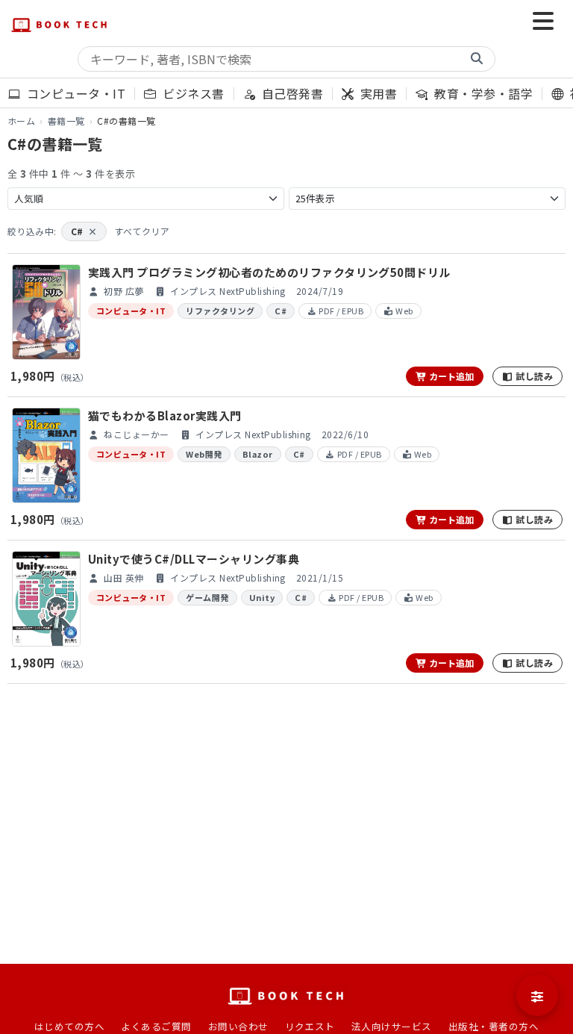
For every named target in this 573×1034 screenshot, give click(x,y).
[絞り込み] (537, 995)
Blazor (257, 454)
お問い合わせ (238, 1026)
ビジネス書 (192, 93)
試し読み (533, 376)
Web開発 (204, 454)
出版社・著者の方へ (493, 1026)
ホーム (21, 120)
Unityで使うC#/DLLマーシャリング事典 (193, 559)
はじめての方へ (69, 1026)
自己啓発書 (290, 93)
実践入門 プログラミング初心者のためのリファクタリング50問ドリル (269, 272)
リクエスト (310, 1026)
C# (84, 231)
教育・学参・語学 (482, 93)
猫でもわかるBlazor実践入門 (165, 415)
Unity (262, 597)
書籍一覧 (66, 120)
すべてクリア (141, 231)
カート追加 (450, 376)
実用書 (377, 93)
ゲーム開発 (207, 597)
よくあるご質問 (156, 1026)
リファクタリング (220, 311)
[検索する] (477, 59)
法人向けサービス (391, 1026)
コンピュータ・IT (74, 93)
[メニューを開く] (543, 22)
